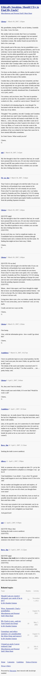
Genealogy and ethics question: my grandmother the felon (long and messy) (11, 633)
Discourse (13, 671)
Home (3, 662)
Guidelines (20, 662)
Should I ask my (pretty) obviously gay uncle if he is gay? (11, 598)
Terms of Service (31, 662)
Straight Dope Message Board (11, 2)
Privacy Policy (6, 666)
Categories (10, 662)
